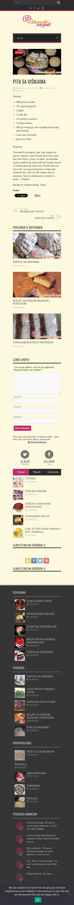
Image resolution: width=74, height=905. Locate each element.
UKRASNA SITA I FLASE (41, 701)
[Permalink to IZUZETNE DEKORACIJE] (20, 634)
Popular (21, 472)
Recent (36, 472)
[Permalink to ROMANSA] (20, 794)
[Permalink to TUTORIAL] (18, 486)
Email (16, 407)
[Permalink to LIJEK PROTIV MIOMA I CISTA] (20, 697)
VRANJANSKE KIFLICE (37, 516)
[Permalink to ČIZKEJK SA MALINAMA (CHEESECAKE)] (18, 512)
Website (18, 417)
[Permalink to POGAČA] (20, 806)
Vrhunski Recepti (31, 88)
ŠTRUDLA (21, 764)
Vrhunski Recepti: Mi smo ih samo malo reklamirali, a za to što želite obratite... (42, 825)
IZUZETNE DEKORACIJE (42, 626)
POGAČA (32, 798)
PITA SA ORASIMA (38, 727)
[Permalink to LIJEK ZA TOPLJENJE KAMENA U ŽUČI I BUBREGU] (18, 537)
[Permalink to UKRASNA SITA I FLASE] (20, 710)
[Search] (58, 2)
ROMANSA (33, 785)
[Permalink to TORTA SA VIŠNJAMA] (20, 660)
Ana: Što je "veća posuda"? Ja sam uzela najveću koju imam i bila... (42, 864)
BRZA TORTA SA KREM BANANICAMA (41, 641)
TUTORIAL (30, 478)
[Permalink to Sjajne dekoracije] (20, 781)
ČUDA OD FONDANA (35, 491)
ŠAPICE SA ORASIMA (26, 261)
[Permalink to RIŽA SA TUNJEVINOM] (20, 759)
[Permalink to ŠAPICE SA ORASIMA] (37, 258)
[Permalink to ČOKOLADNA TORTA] (20, 609)
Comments (53, 472)
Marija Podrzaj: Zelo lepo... (40, 873)
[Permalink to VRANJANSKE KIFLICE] (18, 524)
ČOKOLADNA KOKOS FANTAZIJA (33, 342)
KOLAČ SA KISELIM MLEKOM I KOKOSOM (40, 716)
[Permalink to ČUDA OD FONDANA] (18, 499)
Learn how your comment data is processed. (36, 438)
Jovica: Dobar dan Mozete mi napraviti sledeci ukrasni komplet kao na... (43, 838)
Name (17, 397)
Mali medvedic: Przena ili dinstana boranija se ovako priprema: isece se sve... (40, 851)
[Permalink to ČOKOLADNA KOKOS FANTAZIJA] (37, 338)
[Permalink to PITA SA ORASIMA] (20, 735)
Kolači (46, 88)
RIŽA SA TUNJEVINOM (40, 751)
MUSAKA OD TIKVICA (32, 210)
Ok (37, 899)
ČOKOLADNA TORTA (39, 601)
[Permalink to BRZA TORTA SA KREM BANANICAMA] (20, 647)
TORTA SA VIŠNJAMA (40, 652)
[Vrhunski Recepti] (37, 25)
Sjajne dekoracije (36, 773)
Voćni (52, 88)
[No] (69, 894)
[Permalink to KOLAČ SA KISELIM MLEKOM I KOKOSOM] (37, 296)
